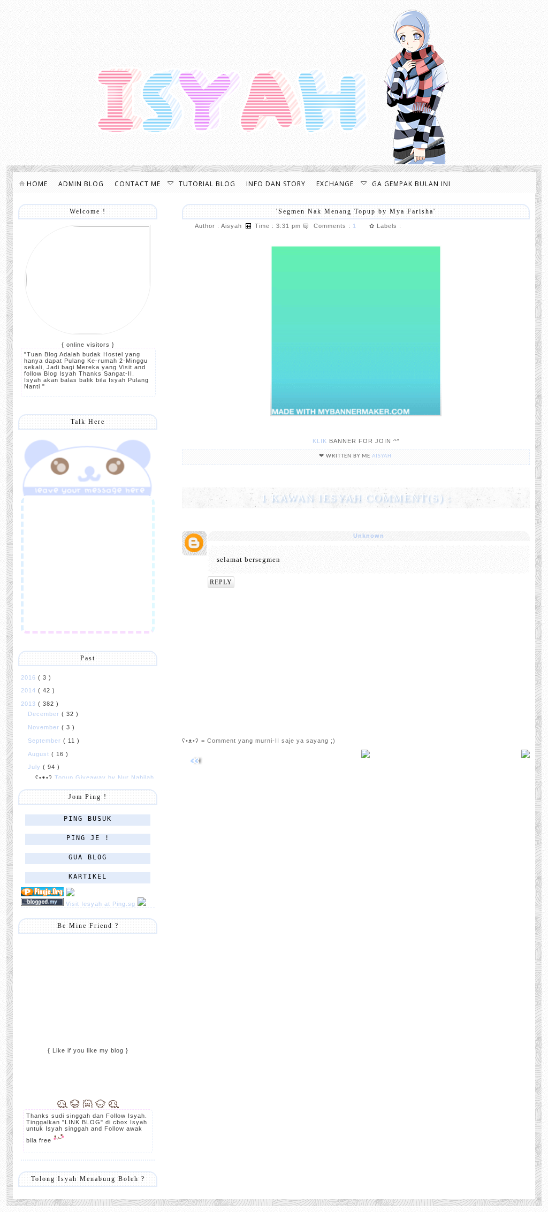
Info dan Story (276, 183)
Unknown (368, 535)
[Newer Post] (196, 769)
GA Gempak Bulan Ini (411, 183)
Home (36, 183)
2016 (29, 677)
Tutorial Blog (207, 183)
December (45, 714)
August (39, 754)
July (35, 767)
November (45, 727)
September (45, 740)
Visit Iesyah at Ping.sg (100, 904)
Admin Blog (81, 183)
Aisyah (382, 456)
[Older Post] (525, 756)
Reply (221, 582)
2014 (29, 690)
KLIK (320, 441)
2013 (29, 703)
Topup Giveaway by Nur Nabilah (104, 777)
